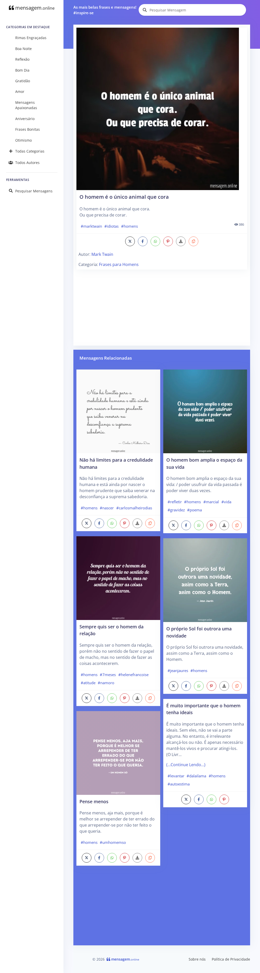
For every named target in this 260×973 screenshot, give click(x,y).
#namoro (106, 682)
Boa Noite (23, 48)
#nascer (107, 507)
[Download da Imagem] (181, 241)
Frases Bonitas (27, 129)
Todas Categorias (29, 151)
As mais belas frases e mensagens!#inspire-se (104, 10)
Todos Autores (27, 162)
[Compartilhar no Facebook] (143, 241)
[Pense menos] (118, 752)
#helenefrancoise (133, 674)
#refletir (175, 501)
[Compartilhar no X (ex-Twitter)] (130, 241)
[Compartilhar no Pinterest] (168, 241)
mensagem (34, 7)
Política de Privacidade (231, 959)
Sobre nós (197, 959)
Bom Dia (22, 70)
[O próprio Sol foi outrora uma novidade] (205, 579)
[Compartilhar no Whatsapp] (155, 241)
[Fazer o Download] (161, 109)
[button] (193, 241)
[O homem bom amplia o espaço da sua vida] (205, 411)
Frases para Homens (119, 264)
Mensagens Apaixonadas (26, 105)
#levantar (176, 775)
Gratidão (22, 80)
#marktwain (91, 226)
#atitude (88, 682)
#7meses (108, 674)
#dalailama (196, 775)
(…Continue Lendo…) (185, 764)
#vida (226, 501)
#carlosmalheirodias (134, 507)
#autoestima (179, 783)
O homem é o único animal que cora (124, 196)
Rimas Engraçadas (30, 37)
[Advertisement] (161, 307)
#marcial (211, 501)
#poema (194, 509)
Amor (19, 91)
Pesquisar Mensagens (34, 191)
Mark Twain (102, 254)
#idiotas (111, 226)
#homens (129, 226)
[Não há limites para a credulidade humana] (118, 411)
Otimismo (23, 140)
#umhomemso (113, 842)
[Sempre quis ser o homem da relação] (118, 577)
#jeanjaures (178, 670)
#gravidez (176, 509)
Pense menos (93, 801)
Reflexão (22, 59)
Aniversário (25, 118)
